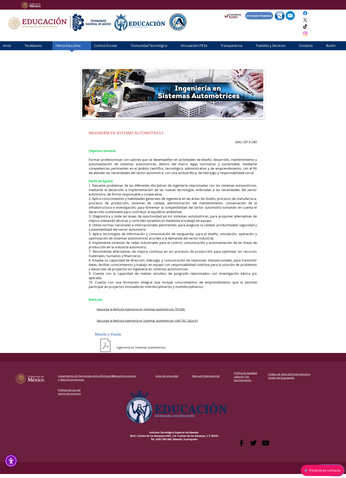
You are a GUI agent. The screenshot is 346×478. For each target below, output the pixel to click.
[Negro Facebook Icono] (241, 443)
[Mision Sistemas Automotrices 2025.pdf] (105, 347)
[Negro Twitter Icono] (253, 443)
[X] (305, 20)
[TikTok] (305, 27)
